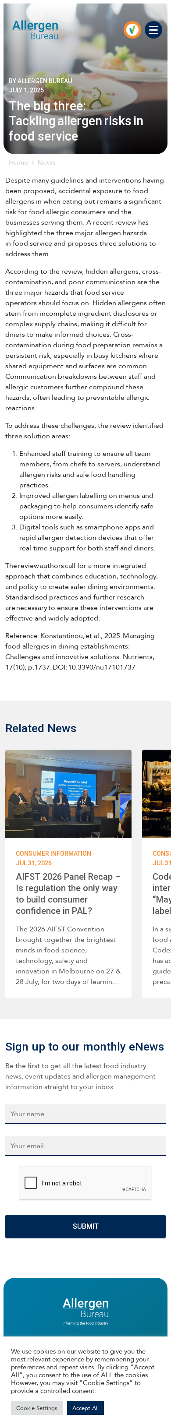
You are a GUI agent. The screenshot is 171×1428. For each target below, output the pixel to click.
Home (18, 162)
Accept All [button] (85, 1408)
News (46, 162)
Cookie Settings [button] (36, 1408)
